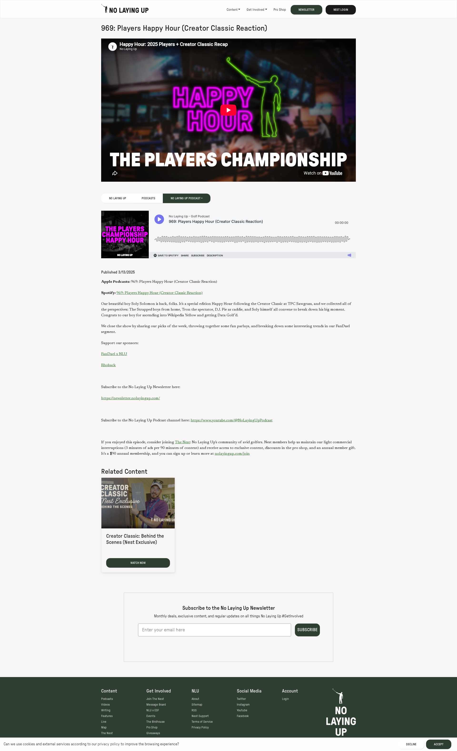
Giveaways (153, 733)
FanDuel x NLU (114, 354)
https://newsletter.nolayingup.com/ (130, 398)
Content (232, 9)
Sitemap (197, 704)
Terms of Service (202, 721)
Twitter (241, 698)
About (195, 698)
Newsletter (306, 9)
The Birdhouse (155, 721)
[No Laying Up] (125, 9)
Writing (105, 710)
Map (104, 727)
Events (150, 716)
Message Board (156, 704)
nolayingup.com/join (232, 454)
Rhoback (108, 365)
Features (107, 716)
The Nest (182, 442)
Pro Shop (279, 9)
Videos (105, 704)
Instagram (243, 704)
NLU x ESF (152, 710)
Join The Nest (155, 698)
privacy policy (109, 744)
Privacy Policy (200, 727)
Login (285, 698)
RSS (194, 710)
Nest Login (340, 9)
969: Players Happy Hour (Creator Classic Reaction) (159, 293)
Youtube (242, 710)
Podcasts (148, 198)
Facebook (243, 716)
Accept (438, 744)
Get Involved (255, 9)
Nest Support (200, 716)
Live (103, 721)
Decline (411, 744)
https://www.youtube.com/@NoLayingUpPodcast (232, 420)
